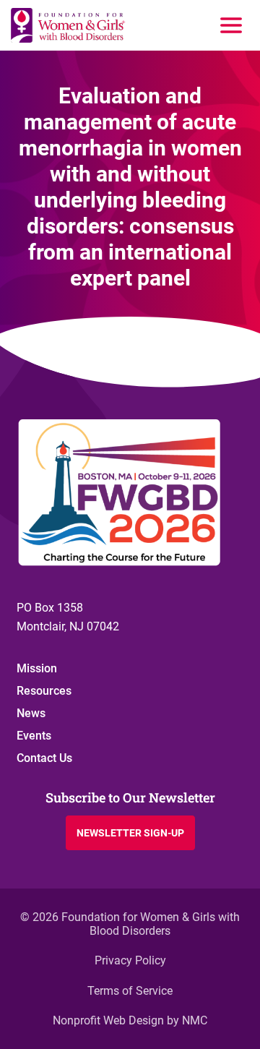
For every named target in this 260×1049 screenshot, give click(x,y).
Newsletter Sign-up (130, 833)
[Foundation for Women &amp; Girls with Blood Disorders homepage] (68, 25)
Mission (37, 668)
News (31, 713)
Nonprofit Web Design (108, 1020)
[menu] (231, 25)
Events (34, 735)
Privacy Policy (130, 960)
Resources (44, 691)
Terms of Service (130, 991)
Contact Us (44, 758)
